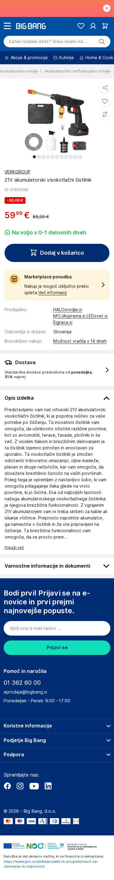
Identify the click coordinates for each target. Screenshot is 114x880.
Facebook (7, 786)
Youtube (34, 786)
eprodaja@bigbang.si (25, 692)
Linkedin (48, 786)
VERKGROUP (17, 172)
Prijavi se (57, 647)
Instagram (20, 786)
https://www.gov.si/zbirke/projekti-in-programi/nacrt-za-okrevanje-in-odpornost (51, 864)
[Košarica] (105, 26)
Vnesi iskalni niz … (48, 41)
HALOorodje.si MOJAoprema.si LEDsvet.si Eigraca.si (80, 316)
